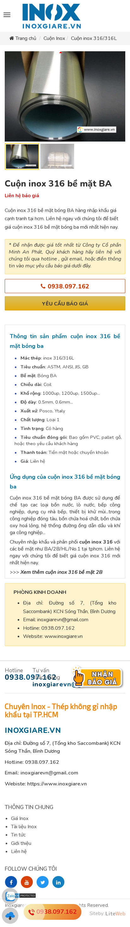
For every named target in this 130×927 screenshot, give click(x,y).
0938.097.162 (67, 286)
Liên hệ (19, 851)
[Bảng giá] (10, 915)
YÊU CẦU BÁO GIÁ (65, 303)
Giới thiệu (21, 843)
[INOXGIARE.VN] (51, 16)
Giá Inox (19, 818)
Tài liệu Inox (24, 826)
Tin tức (18, 834)
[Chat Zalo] (10, 896)
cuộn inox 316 (96, 542)
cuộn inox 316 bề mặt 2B (74, 572)
